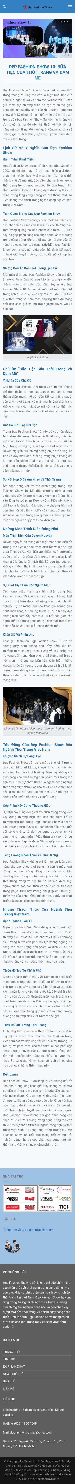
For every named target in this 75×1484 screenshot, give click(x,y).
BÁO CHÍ (9, 1381)
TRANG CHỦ (11, 1352)
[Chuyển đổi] (70, 1359)
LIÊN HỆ (8, 1389)
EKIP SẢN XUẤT (14, 1366)
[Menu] (70, 6)
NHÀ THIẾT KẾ (13, 1374)
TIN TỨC (9, 1359)
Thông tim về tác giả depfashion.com (28, 1230)
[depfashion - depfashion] (37, 6)
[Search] (4, 6)
